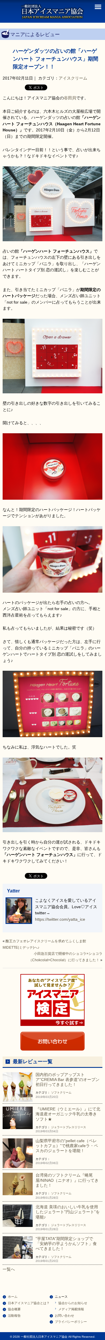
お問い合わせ (64, 1315)
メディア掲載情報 (71, 1309)
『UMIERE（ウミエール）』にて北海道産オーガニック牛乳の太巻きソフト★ (68, 1114)
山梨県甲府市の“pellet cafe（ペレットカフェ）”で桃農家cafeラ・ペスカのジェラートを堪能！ (67, 1145)
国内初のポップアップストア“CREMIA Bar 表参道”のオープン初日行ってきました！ (67, 1079)
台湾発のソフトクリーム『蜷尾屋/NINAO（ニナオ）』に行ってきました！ (67, 1180)
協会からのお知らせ (72, 1303)
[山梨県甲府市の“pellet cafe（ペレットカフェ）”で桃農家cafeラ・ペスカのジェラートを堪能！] (18, 1153)
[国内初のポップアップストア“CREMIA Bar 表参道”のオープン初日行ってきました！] (18, 1086)
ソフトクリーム (61, 1092)
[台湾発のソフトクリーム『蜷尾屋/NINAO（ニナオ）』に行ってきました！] (18, 1183)
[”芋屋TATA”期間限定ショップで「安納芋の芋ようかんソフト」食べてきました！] (18, 1247)
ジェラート (58, 1127)
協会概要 (14, 1309)
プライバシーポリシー (71, 1321)
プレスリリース (76, 1127)
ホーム (13, 1296)
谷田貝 (70, 98)
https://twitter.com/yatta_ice (60, 919)
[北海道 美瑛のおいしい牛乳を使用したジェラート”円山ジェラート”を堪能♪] (18, 1215)
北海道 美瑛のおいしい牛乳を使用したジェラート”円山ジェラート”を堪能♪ (68, 1212)
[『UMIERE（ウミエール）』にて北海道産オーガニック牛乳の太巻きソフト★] (18, 1117)
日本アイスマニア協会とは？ (29, 1303)
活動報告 (14, 1315)
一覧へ (9, 1269)
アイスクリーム (73, 78)
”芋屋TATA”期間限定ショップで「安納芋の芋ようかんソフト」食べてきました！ (66, 1243)
